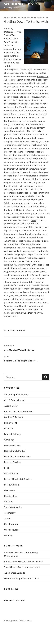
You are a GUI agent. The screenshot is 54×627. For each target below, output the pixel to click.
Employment (10, 423)
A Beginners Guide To (14, 573)
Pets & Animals (11, 485)
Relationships (10, 496)
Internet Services (12, 462)
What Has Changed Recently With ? (21, 578)
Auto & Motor (11, 406)
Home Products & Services (17, 456)
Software (8, 501)
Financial (8, 428)
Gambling (9, 440)
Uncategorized (11, 524)
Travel (7, 518)
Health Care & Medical (15, 451)
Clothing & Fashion (13, 417)
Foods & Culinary (12, 434)
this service (42, 76)
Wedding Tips (18, 4)
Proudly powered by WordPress (18, 620)
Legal (7, 468)
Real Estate (9, 490)
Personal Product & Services (18, 479)
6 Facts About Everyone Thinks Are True (23, 561)
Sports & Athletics (13, 507)
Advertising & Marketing (16, 394)
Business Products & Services (19, 411)
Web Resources (12, 530)
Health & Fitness (12, 445)
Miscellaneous (17, 331)
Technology (10, 513)
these (33, 220)
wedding (8, 535)
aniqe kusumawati (37, 18)
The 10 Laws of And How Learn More (22, 567)
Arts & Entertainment (14, 400)
